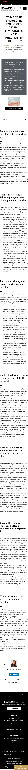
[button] (25, 8)
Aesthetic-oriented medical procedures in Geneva (10, 10)
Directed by (14, 758)
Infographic (12, 45)
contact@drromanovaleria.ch (14, 723)
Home (6, 45)
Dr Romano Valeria (19, 665)
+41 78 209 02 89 (14, 726)
